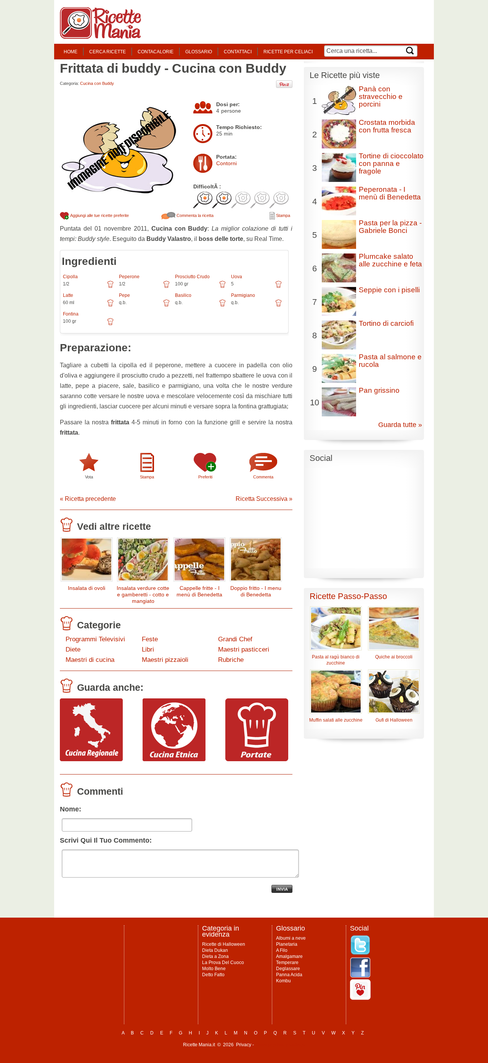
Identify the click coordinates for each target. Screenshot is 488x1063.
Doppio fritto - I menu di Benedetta (255, 591)
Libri (148, 649)
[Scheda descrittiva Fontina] (110, 324)
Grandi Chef (235, 639)
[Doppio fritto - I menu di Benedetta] (256, 561)
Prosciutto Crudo (192, 276)
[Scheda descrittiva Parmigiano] (278, 305)
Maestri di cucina (90, 660)
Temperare (287, 962)
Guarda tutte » (400, 425)
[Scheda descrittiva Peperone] (166, 287)
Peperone (129, 276)
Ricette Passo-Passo (348, 596)
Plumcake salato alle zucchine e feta (390, 260)
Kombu (283, 980)
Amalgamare (289, 956)
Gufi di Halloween (394, 720)
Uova (236, 276)
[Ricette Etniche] (174, 759)
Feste (150, 639)
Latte (68, 295)
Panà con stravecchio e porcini (381, 96)
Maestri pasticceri (243, 649)
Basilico (183, 295)
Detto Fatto (213, 974)
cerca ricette (107, 51)
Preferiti (205, 477)
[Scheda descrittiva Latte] (110, 305)
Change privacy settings (280, 1044)
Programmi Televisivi (95, 639)
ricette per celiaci (288, 51)
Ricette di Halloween (223, 944)
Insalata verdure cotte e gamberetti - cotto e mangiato (143, 594)
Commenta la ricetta (194, 215)
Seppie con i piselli (389, 290)
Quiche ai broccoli (394, 657)
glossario (198, 51)
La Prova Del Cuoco (223, 962)
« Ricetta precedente (88, 499)
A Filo (281, 950)
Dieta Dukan (215, 950)
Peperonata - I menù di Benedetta (390, 193)
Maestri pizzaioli (165, 660)
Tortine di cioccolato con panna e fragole (391, 163)
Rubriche (231, 660)
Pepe (124, 295)
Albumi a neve (291, 938)
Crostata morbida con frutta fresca (387, 126)
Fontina (71, 314)
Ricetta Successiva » (264, 499)
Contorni (226, 163)
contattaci (238, 51)
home (70, 51)
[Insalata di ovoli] (86, 561)
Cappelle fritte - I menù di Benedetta (199, 591)
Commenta (263, 477)
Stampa (282, 215)
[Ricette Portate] (256, 759)
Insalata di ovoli (86, 588)
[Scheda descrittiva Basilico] (222, 305)
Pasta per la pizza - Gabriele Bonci (390, 226)
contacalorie (155, 51)
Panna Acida (289, 974)
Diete (73, 649)
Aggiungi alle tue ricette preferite (99, 215)
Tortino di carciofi (386, 323)
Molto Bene (214, 968)
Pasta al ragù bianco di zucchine (336, 660)
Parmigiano (243, 295)
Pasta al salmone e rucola (390, 360)
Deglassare (288, 968)
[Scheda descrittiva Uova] (278, 287)
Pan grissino (379, 390)
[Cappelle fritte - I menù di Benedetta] (199, 561)
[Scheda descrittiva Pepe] (166, 305)
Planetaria (286, 944)
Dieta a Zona (215, 956)
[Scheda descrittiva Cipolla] (110, 287)
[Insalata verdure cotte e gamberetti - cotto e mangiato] (143, 561)
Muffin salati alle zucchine (336, 720)
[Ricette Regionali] (91, 759)
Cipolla (70, 276)
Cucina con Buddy (97, 83)
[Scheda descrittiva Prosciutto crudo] (222, 287)
